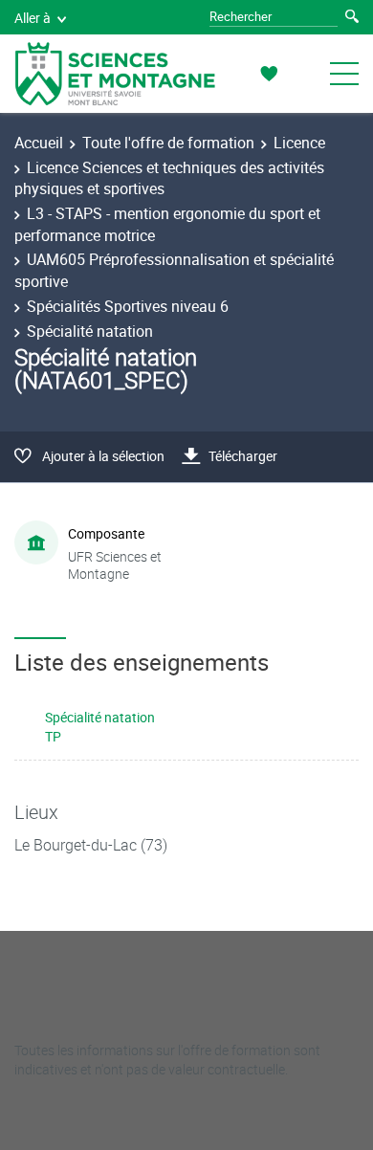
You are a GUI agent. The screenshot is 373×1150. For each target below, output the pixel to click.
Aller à (32, 18)
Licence (299, 142)
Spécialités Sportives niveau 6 (128, 306)
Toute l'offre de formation (168, 142)
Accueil (38, 142)
